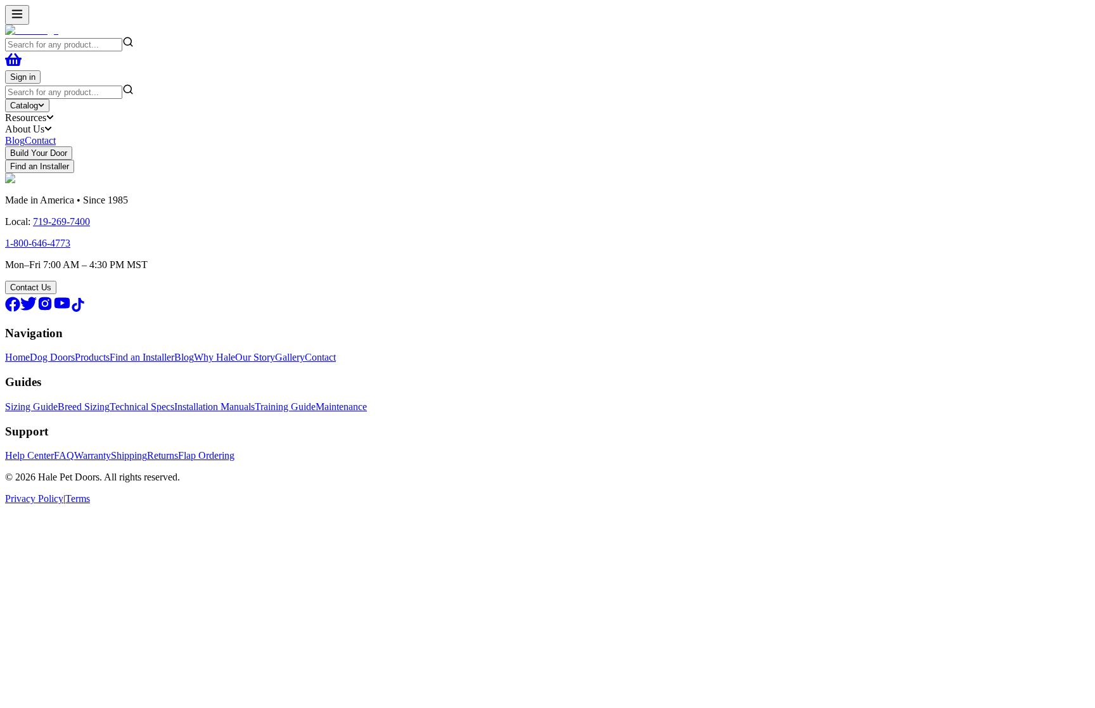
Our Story (255, 357)
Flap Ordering (206, 455)
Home (17, 357)
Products (92, 357)
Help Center (29, 455)
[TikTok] (78, 308)
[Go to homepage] (31, 30)
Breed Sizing (84, 406)
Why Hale (214, 357)
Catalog (24, 105)
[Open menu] (17, 15)
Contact (40, 140)
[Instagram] (45, 308)
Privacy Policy (34, 498)
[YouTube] (62, 308)
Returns (162, 455)
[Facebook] (12, 308)
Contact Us (30, 287)
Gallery (290, 357)
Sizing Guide (31, 406)
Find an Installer (39, 166)
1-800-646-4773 (37, 243)
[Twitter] (28, 308)
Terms (77, 498)
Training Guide (285, 406)
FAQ (64, 455)
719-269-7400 (61, 221)
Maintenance (341, 406)
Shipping (129, 455)
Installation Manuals (214, 406)
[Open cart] (13, 64)
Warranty (92, 455)
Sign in (22, 77)
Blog (15, 140)
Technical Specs (142, 406)
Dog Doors (52, 357)
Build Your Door (38, 153)
